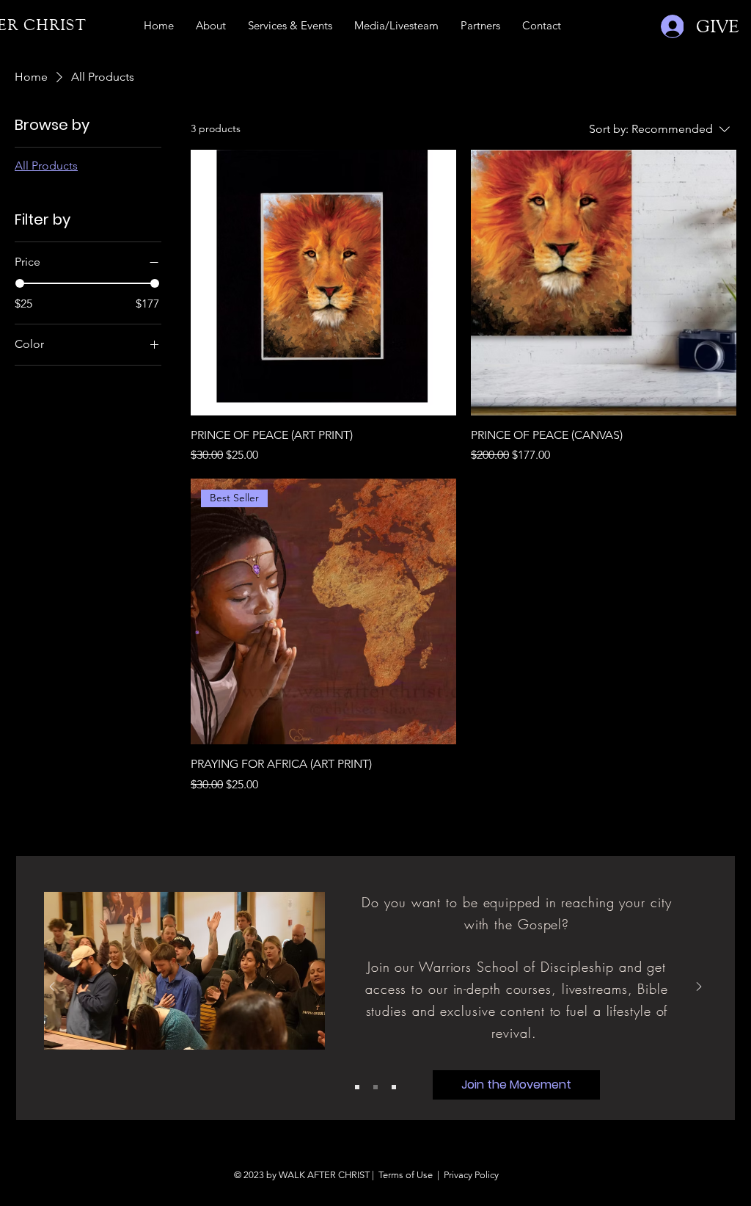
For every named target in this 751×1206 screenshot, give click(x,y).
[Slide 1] (357, 1087)
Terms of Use (405, 1174)
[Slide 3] (394, 1087)
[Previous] (52, 987)
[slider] (20, 283)
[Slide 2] (375, 1087)
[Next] (699, 987)
